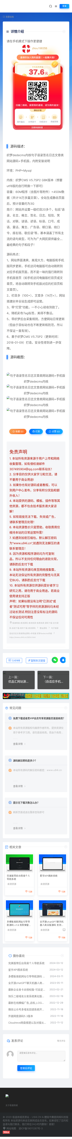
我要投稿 (9, 17)
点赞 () (55, 431)
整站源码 (43, 628)
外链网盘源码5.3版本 (20, 1016)
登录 (64, 6)
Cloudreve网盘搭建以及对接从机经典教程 (27, 1022)
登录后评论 (26, 1068)
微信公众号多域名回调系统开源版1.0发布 (27, 1009)
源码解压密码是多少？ (25, 760)
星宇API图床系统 (49, 875)
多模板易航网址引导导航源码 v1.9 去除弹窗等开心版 (19, 923)
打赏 (37, 431)
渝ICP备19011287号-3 (31, 1128)
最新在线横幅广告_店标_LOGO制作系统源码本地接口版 (27, 1002)
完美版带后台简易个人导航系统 (18, 877)
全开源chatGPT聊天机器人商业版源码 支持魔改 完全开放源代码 (52, 923)
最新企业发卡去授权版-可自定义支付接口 (27, 989)
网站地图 (11, 1128)
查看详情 (18, 743)
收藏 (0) (19, 431)
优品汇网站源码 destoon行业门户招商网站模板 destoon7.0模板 (18, 681)
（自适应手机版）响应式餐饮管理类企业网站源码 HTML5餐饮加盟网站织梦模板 (53, 681)
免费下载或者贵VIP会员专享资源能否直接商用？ (39, 718)
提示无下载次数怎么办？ (26, 802)
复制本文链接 (38, 660)
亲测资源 (11, 884)
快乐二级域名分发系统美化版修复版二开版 (27, 996)
